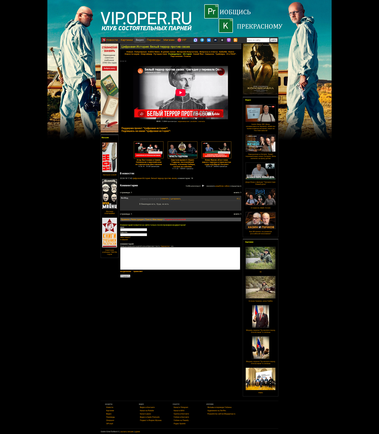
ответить (165, 199)
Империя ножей (109, 175)
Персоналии (177, 56)
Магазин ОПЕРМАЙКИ (109, 212)
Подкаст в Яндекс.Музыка (151, 420)
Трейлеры (220, 54)
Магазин (169, 40)
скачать (201, 121)
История (187, 54)
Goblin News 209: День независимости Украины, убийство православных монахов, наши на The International (260, 127)
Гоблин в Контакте (181, 417)
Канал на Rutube (147, 411)
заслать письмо (127, 432)
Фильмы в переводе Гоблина (219, 407)
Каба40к (223, 52)
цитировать (176, 199)
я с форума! (124, 239)
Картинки (127, 40)
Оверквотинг (165, 246)
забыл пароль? (125, 237)
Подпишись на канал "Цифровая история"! (145, 131)
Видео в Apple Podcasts (150, 417)
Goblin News (154, 52)
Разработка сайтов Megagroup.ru (221, 414)
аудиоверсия (183, 121)
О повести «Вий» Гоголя (260, 208)
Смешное (209, 54)
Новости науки (132, 54)
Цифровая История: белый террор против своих (155, 46)
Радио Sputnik (180, 424)
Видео (140, 40)
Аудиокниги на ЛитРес (216, 411)
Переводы (153, 40)
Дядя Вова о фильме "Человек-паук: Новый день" (260, 183)
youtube (194, 121)
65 (260, 272)
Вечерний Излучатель (187, 52)
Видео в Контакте (147, 407)
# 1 (238, 199)
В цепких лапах (168, 52)
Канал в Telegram (181, 407)
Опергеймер (146, 54)
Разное (187, 56)
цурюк (137, 432)
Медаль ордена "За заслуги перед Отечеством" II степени (260, 331)
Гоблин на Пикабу (181, 420)
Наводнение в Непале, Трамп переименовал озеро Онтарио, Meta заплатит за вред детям (260, 156)
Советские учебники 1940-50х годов (109, 252)
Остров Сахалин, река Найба (261, 301)
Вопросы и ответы (209, 52)
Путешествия (160, 54)
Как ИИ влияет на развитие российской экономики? (260, 233)
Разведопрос (174, 54)
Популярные (140, 52)
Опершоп (110, 420)
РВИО (260, 393)
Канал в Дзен (145, 414)
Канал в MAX (179, 411)
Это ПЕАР (231, 54)
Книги (231, 52)
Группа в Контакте (181, 414)
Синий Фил (198, 54)
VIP (183, 40)
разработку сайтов (222, 186)
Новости (112, 40)
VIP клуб (109, 424)
